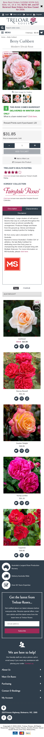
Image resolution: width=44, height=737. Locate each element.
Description (12, 209)
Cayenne (22, 548)
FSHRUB (26, 288)
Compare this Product (22, 162)
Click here (32, 116)
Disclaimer (22, 213)
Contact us (29, 663)
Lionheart (22, 339)
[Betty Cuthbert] (22, 70)
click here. (24, 251)
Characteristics (32, 209)
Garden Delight (22, 443)
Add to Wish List (23, 158)
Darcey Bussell (22, 391)
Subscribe (22, 631)
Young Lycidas (22, 495)
